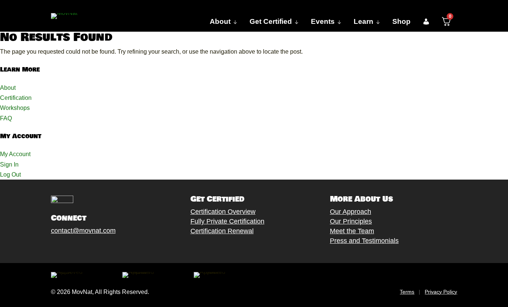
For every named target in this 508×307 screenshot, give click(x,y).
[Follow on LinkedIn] (107, 248)
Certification (16, 98)
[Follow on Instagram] (77, 248)
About (8, 88)
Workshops (15, 108)
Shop (401, 21)
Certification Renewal (222, 231)
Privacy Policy (441, 292)
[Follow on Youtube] (92, 248)
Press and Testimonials (364, 240)
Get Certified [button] (271, 21)
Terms (407, 292)
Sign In (9, 164)
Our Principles (351, 221)
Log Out (10, 174)
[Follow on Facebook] (48, 248)
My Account (15, 154)
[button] (426, 22)
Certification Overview (222, 211)
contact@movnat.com (83, 230)
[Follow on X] (62, 248)
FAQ (6, 118)
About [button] (220, 21)
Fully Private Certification (227, 221)
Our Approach (350, 211)
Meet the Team (352, 231)
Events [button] (323, 21)
